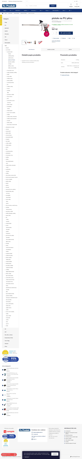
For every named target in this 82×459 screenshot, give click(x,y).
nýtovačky (7, 229)
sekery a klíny (8, 215)
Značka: (56, 40)
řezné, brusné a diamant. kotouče (11, 177)
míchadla (9, 63)
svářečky (7, 269)
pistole (7, 147)
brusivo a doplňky (9, 179)
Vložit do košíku (67, 33)
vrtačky (7, 219)
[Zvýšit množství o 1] (57, 32)
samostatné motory (9, 281)
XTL (5, 25)
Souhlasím (55, 454)
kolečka (7, 251)
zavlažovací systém (9, 255)
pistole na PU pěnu (11, 59)
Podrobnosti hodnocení (67, 20)
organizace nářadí (9, 253)
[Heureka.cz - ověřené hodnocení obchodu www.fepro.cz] (10, 353)
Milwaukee (7, 34)
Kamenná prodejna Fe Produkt (70, 443)
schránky (7, 171)
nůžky (7, 325)
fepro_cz (34, 439)
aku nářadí (8, 141)
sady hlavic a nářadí (10, 94)
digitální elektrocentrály (10, 271)
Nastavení (27, 457)
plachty (7, 185)
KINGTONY (7, 28)
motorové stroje (8, 135)
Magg (6, 22)
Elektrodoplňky (7, 42)
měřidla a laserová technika (11, 118)
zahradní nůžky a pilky (10, 191)
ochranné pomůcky (10, 82)
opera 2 (7, 323)
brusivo (8, 88)
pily (7, 84)
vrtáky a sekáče (8, 143)
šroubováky (8, 317)
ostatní (7, 167)
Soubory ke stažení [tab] (50, 49)
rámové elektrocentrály (10, 239)
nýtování (8, 120)
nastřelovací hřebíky (9, 267)
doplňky (7, 157)
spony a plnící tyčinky (9, 303)
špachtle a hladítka (11, 61)
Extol (6, 45)
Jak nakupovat (4, 1)
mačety (7, 319)
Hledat (53, 5)
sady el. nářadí (8, 315)
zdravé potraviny (9, 209)
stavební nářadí (9, 51)
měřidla (8, 114)
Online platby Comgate (69, 440)
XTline (6, 346)
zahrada (7, 129)
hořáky (7, 313)
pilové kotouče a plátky (10, 235)
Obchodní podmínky (68, 435)
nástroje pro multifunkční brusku (11, 297)
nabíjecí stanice (8, 307)
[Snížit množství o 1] (57, 34)
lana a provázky (8, 299)
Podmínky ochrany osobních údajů (71, 436)
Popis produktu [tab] (32, 49)
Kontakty (67, 441)
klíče (8, 98)
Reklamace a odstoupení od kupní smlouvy (15, 1)
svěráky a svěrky (10, 86)
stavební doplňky (9, 261)
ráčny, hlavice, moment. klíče (12, 124)
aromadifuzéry (8, 249)
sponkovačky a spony (11, 100)
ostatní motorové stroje (10, 279)
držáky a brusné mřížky (12, 67)
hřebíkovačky (8, 259)
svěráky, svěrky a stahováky (12, 116)
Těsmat (6, 39)
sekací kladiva (8, 197)
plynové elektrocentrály (10, 293)
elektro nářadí (8, 133)
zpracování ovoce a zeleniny (11, 189)
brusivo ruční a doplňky (11, 112)
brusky (7, 225)
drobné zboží (8, 131)
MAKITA (6, 31)
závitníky (8, 90)
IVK (5, 329)
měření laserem (9, 110)
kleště (8, 74)
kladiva (7, 183)
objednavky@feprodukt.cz (38, 432)
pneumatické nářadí (9, 137)
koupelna (7, 139)
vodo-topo (9, 102)
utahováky (8, 237)
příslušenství (8, 153)
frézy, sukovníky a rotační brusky (11, 205)
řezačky (9, 53)
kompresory (8, 233)
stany (7, 321)
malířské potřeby (11, 55)
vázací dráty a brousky (10, 283)
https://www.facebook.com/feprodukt (39, 437)
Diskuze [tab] (70, 49)
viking (7, 201)
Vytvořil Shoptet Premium (76, 456)
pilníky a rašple (9, 104)
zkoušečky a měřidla (9, 265)
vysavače (7, 221)
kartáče (8, 108)
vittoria (7, 203)
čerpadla (7, 243)
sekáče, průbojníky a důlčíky (12, 72)
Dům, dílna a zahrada (8, 334)
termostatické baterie (9, 161)
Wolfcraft (6, 343)
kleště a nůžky (9, 122)
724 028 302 (35, 434)
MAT (5, 331)
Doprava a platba (68, 438)
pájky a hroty (8, 241)
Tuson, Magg (7, 340)
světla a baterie (8, 145)
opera (7, 163)
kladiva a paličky (10, 80)
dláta (8, 92)
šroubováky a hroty (10, 70)
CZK (76, 1)
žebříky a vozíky (11, 65)
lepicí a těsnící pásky (9, 275)
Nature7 (7, 47)
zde (48, 454)
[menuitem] (5, 10)
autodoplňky (9, 106)
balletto (7, 159)
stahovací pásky (8, 227)
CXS (5, 36)
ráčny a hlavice (9, 96)
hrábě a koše (8, 305)
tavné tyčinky (8, 301)
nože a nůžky (9, 76)
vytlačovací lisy (10, 57)
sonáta (7, 309)
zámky (7, 245)
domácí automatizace (9, 247)
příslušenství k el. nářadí (10, 127)
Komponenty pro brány (9, 337)
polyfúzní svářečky (9, 295)
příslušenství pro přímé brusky (11, 287)
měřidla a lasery (9, 78)
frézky (7, 285)
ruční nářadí (8, 49)
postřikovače (8, 169)
